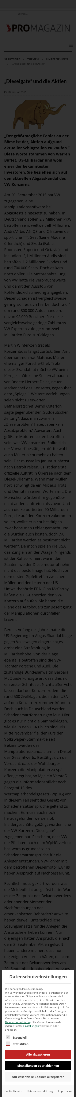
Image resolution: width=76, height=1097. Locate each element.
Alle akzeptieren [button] (38, 1054)
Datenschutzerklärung (18, 1022)
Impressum (65, 1091)
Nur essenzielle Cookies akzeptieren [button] (38, 1077)
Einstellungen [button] (31, 1026)
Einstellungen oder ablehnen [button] (38, 1066)
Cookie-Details (13, 1091)
